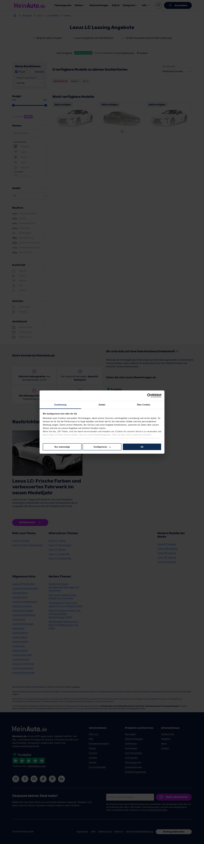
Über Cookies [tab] (143, 404)
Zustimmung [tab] (60, 404)
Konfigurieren (100, 447)
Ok (142, 447)
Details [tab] (102, 404)
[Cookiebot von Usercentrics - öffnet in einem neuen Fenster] (149, 395)
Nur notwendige (62, 447)
